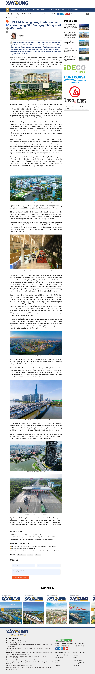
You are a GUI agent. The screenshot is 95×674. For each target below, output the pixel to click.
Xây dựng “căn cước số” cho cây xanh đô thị (23, 548)
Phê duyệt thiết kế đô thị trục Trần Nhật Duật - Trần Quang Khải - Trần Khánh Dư (33, 546)
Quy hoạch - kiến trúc (47, 9)
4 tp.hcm (37, 554)
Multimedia (58, 663)
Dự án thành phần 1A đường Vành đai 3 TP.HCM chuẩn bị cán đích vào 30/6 (32, 539)
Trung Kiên (22, 35)
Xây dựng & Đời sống (79, 663)
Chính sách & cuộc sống (16, 9)
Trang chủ (8, 17)
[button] (79, 10)
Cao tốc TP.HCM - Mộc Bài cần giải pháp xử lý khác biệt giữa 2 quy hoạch (70, 58)
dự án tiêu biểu (21, 554)
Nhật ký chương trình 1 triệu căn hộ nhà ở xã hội (38, 14)
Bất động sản (66, 9)
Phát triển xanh (77, 660)
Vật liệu (74, 9)
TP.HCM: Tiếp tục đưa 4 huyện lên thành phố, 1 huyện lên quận (70, 42)
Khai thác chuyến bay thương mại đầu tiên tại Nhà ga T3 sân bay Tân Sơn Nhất (33, 537)
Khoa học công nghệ (32, 9)
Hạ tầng (57, 9)
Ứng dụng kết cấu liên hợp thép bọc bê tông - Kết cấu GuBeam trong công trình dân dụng (70, 35)
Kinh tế (57, 660)
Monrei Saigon (72, 106)
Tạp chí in (76, 665)
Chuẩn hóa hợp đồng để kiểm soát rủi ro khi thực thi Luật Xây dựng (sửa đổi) (70, 27)
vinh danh (30, 554)
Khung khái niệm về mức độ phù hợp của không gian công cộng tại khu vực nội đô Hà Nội (35, 550)
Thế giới (57, 665)
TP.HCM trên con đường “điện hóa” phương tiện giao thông (27, 535)
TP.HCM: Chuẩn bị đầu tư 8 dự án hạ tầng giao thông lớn (70, 50)
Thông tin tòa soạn (12, 638)
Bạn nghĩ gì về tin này (20, 577)
